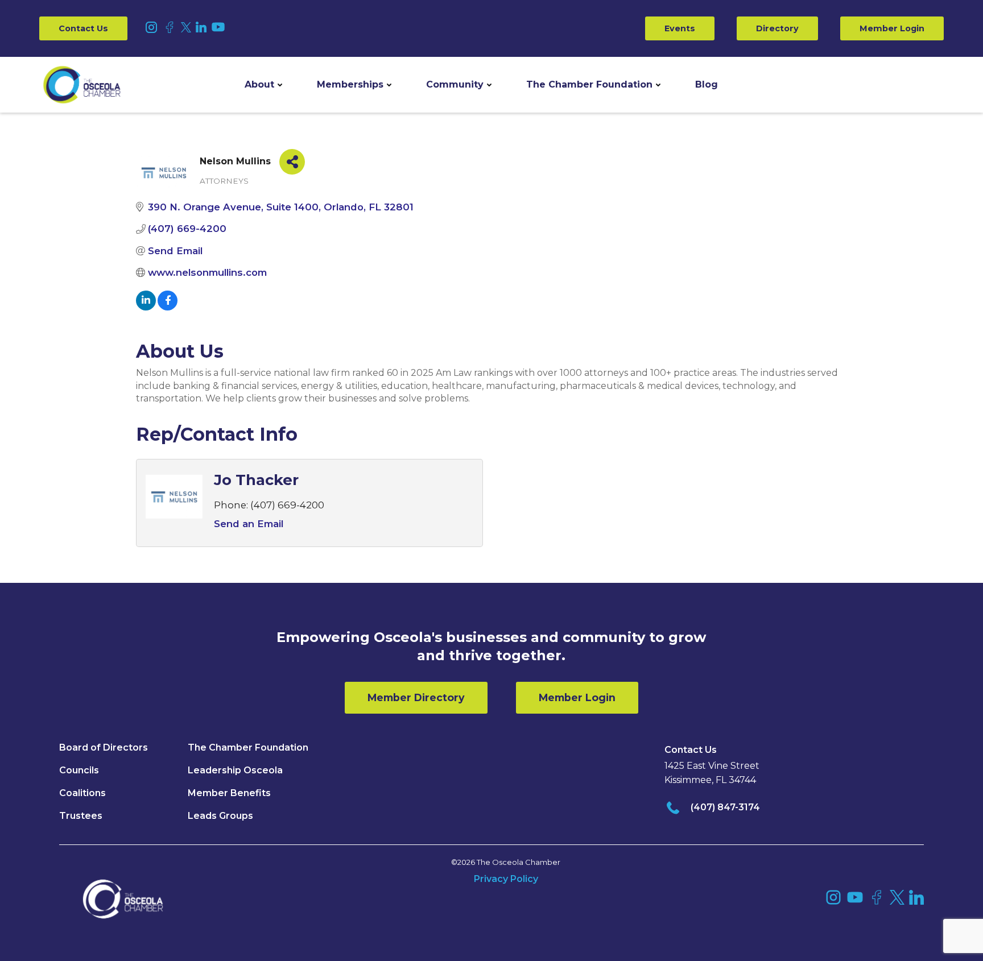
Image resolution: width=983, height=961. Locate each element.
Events (679, 28)
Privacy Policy (506, 878)
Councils (79, 770)
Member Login (892, 28)
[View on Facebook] (167, 307)
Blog (706, 84)
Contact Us (83, 28)
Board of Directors (103, 747)
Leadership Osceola (235, 770)
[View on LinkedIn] (146, 307)
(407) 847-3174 (725, 807)
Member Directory (416, 697)
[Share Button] (292, 162)
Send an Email (248, 523)
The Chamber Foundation (589, 84)
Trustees (80, 815)
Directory (777, 28)
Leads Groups (220, 815)
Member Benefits (229, 793)
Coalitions (82, 793)
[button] (263, 85)
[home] (82, 84)
